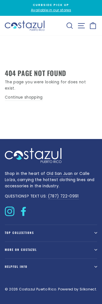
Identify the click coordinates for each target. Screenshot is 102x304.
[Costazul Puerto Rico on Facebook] (23, 210)
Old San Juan (59, 173)
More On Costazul (21, 249)
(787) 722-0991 (63, 196)
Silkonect (88, 289)
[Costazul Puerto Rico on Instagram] (9, 210)
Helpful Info (16, 266)
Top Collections (19, 233)
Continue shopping (24, 97)
